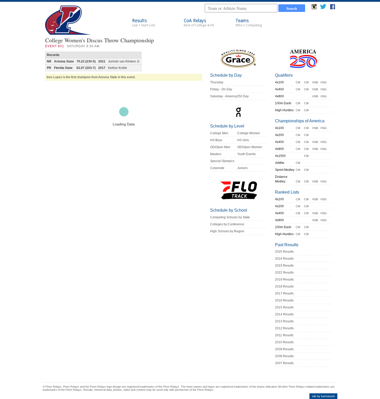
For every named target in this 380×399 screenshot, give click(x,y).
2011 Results (284, 335)
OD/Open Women (249, 147)
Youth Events (246, 154)
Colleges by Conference (227, 224)
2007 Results (284, 363)
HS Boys (216, 140)
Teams (248, 22)
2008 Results (284, 356)
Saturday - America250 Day (229, 96)
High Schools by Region (227, 231)
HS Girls (243, 140)
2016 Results (284, 300)
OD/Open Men (220, 147)
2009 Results (284, 349)
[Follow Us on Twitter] (323, 8)
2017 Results (284, 293)
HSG (324, 82)
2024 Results (284, 258)
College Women (248, 133)
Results (143, 22)
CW (306, 82)
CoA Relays (199, 22)
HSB (315, 82)
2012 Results (284, 328)
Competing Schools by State (230, 217)
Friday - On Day (221, 89)
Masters (215, 154)
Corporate (217, 168)
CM (298, 82)
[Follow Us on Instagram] (314, 8)
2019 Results (284, 279)
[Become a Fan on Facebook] (332, 8)
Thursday (216, 82)
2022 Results (284, 272)
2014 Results (284, 314)
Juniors (242, 168)
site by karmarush (323, 396)
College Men (219, 133)
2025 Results (284, 251)
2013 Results (284, 321)
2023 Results (284, 265)
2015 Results (284, 307)
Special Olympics (222, 161)
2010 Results (284, 342)
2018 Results (284, 286)
